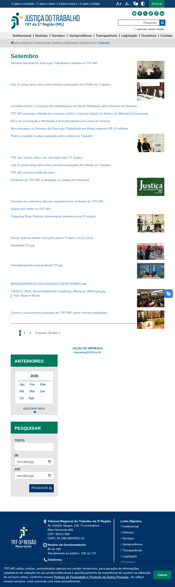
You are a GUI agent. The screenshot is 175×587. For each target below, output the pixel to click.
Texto (20, 440)
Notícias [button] (41, 35)
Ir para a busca (67, 3)
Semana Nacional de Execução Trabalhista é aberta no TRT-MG (54, 63)
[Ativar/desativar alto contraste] (143, 3)
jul (21, 398)
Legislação (129, 556)
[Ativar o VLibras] (136, 4)
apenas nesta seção (150, 29)
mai (32, 391)
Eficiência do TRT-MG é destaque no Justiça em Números (50, 180)
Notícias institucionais (65, 42)
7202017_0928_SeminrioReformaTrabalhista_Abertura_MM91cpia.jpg (58, 291)
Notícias (27, 42)
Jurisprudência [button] (80, 35)
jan (22, 384)
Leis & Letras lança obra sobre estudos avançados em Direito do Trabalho (61, 84)
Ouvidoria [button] (148, 35)
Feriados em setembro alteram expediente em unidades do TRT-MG (57, 201)
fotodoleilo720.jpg (23, 245)
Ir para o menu (46, 3)
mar (43, 384)
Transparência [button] (106, 35)
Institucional (130, 526)
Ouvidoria (129, 562)
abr (21, 391)
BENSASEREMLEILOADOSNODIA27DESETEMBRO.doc (49, 283)
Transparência (132, 550)
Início (17, 42)
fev (32, 384)
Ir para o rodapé (90, 3)
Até (17, 469)
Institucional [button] (22, 35)
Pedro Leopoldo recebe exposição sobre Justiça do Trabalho (52, 136)
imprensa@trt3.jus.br (88, 352)
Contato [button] (166, 35)
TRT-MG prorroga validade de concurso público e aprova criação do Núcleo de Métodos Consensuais (79, 113)
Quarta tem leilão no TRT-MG (31, 208)
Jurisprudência (132, 544)
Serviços (128, 538)
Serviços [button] (58, 35)
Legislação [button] (129, 35)
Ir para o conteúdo (23, 3)
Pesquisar (39, 488)
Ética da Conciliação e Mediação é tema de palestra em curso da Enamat (60, 121)
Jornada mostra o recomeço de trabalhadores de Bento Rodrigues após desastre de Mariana (74, 106)
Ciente (162, 575)
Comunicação (42, 42)
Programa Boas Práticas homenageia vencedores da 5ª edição (53, 216)
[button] (156, 4)
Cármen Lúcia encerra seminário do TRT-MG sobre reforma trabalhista (59, 312)
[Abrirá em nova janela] (134, 13)
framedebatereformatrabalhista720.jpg (37, 265)
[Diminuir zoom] (127, 4)
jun (42, 391)
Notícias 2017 (88, 42)
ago (31, 398)
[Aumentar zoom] (119, 4)
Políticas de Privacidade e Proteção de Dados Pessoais (91, 577)
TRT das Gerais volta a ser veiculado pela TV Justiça (46, 157)
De (17, 455)
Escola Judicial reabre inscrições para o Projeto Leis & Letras (52, 238)
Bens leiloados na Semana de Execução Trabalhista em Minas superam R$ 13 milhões (69, 128)
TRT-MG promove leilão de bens (33, 172)
